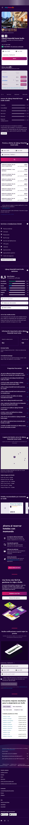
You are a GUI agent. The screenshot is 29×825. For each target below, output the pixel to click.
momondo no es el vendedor (9, 753)
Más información (6, 208)
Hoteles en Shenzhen (7, 728)
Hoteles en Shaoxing (7, 736)
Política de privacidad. (8, 688)
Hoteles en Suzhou (7, 730)
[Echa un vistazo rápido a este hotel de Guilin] (27, 100)
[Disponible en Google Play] (4, 814)
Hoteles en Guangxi (4, 765)
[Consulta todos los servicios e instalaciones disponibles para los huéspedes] (27, 224)
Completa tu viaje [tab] (18, 709)
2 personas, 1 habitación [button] (9, 54)
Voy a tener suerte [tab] (7, 709)
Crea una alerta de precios (13, 559)
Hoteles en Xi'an (6, 734)
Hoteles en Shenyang (7, 726)
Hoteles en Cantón (7, 722)
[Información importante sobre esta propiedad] (27, 332)
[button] (2, 7)
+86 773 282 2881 (6, 44)
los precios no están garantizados (8, 749)
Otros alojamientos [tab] (17, 706)
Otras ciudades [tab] (6, 706)
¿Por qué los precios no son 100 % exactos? (13, 758)
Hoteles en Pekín (6, 716)
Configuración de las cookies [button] (7, 214)
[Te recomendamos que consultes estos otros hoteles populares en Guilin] (27, 498)
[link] (14, 567)
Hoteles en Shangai (7, 718)
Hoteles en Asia (13, 764)
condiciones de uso (23, 686)
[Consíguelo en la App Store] (13, 814)
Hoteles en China (21, 764)
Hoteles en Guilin (12, 765)
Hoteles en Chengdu (7, 724)
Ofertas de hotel (6, 764)
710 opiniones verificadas (16, 46)
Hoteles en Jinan (6, 732)
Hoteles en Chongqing (8, 720)
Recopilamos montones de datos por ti (12, 756)
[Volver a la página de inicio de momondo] (9, 7)
